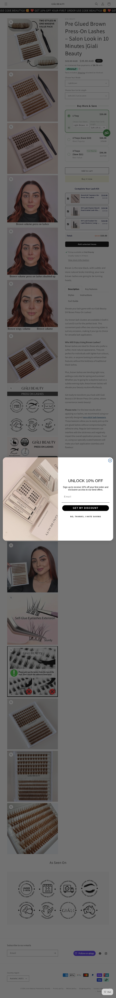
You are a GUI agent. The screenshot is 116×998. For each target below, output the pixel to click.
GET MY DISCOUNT (85, 508)
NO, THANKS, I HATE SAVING (85, 517)
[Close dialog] (110, 460)
